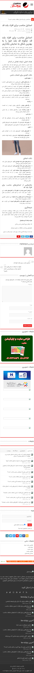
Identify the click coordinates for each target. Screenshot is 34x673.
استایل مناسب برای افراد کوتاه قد (22, 262)
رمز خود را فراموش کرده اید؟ (25, 528)
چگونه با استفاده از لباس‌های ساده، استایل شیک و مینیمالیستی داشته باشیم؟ (12, 268)
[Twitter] (20, 535)
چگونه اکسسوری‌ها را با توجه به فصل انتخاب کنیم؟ (18, 461)
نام (31, 305)
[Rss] (27, 535)
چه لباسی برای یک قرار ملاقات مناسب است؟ (19, 19)
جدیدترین (30, 451)
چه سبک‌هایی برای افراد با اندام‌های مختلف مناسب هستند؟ (17, 613)
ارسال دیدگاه (11, 31)
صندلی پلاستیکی (29, 553)
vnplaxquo (28, 29)
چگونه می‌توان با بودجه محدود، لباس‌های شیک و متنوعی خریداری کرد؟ (16, 466)
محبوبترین (22, 451)
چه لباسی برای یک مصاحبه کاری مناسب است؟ (19, 482)
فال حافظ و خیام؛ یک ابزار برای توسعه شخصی (18, 601)
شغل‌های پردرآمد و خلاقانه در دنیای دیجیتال (21, 228)
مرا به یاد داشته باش (19, 525)
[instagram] (14, 535)
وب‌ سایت (29, 319)
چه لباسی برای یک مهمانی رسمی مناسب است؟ (18, 472)
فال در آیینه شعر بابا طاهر (24, 658)
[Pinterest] (17, 535)
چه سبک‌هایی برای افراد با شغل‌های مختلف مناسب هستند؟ (16, 502)
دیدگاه (30, 285)
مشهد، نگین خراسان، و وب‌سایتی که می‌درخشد (18, 636)
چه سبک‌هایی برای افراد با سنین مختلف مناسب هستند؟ (16, 493)
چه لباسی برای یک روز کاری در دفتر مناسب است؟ (18, 497)
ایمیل (30, 312)
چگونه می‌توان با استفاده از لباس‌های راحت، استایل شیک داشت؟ (16, 487)
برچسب (9, 451)
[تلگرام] (10, 535)
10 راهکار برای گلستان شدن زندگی (23, 224)
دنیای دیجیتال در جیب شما (23, 625)
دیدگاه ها (15, 451)
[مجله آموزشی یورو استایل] (17, 5)
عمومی (23, 31)
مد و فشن (19, 31)
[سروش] (7, 535)
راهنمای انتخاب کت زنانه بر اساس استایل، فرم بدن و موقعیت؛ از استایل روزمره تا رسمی (17, 455)
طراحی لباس (27, 31)
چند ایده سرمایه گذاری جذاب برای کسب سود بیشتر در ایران (17, 232)
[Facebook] (23, 535)
